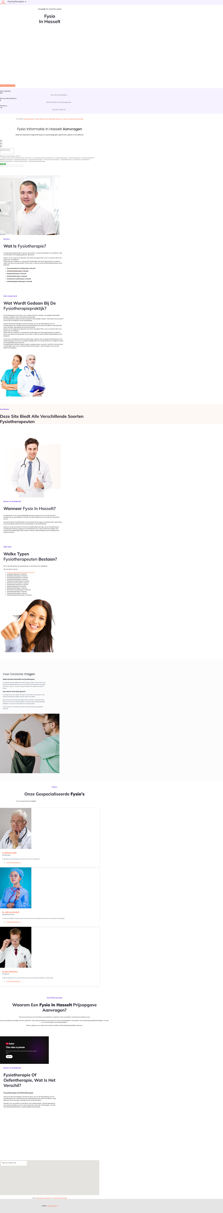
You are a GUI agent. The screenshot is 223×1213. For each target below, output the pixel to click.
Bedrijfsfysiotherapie (21, 159)
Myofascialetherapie (20, 161)
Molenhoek (52, 119)
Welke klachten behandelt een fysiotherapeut (19, 679)
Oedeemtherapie (66, 159)
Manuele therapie (74, 158)
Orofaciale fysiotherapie (51, 159)
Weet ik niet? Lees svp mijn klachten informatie (16, 158)
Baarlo (58, 119)
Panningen (71, 119)
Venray (66, 119)
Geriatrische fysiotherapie (81, 159)
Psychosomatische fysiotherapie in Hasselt (21, 572)
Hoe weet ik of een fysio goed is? (14, 691)
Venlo (37, 119)
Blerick (42, 119)
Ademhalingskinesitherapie (37, 161)
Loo (62, 119)
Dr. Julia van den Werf (10, 912)
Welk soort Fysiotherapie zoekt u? (10, 156)
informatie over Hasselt (43, 1198)
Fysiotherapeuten (28, 119)
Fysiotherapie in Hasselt (59, 1198)
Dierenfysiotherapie (6, 161)
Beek (81, 119)
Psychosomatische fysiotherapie (43, 158)
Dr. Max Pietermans (10, 971)
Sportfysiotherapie (87, 158)
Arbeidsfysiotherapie (35, 159)
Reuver (78, 119)
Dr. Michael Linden (9, 853)
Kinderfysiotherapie (61, 158)
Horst (46, 119)
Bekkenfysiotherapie (6, 159)
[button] (25, 679)
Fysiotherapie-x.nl (52, 1206)
